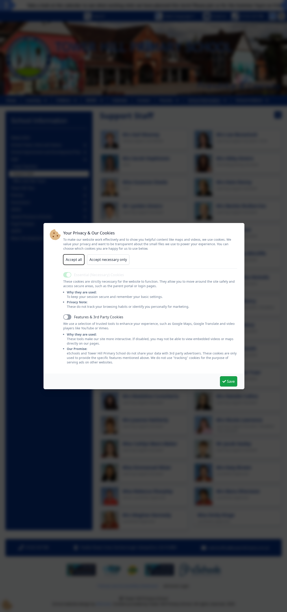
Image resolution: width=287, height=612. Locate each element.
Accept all (74, 259)
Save (230, 381)
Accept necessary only (108, 259)
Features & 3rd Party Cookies (98, 317)
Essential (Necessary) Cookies (99, 274)
